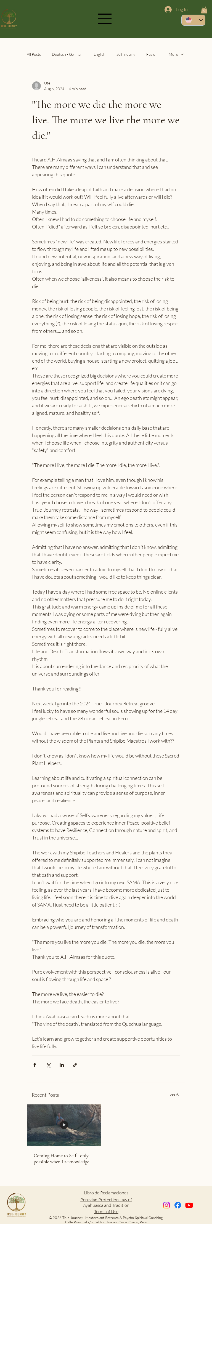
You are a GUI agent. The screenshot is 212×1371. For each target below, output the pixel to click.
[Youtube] (189, 1205)
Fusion (152, 54)
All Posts (34, 54)
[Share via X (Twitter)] (48, 1064)
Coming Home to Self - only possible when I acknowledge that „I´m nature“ (61, 1158)
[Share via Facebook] (34, 1064)
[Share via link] (75, 1064)
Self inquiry (125, 54)
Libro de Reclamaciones (106, 1192)
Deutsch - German (67, 54)
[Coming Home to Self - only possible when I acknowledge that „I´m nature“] (64, 1125)
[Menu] (105, 19)
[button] (204, 9)
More (173, 54)
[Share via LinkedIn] (61, 1064)
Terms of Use (106, 1211)
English (99, 54)
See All (174, 1094)
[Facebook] (177, 1205)
